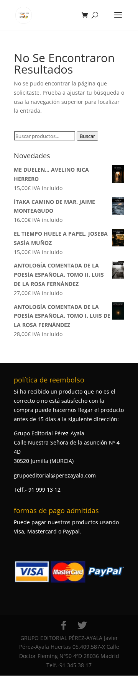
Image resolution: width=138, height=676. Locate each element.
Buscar (87, 136)
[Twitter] (82, 625)
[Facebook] (63, 625)
